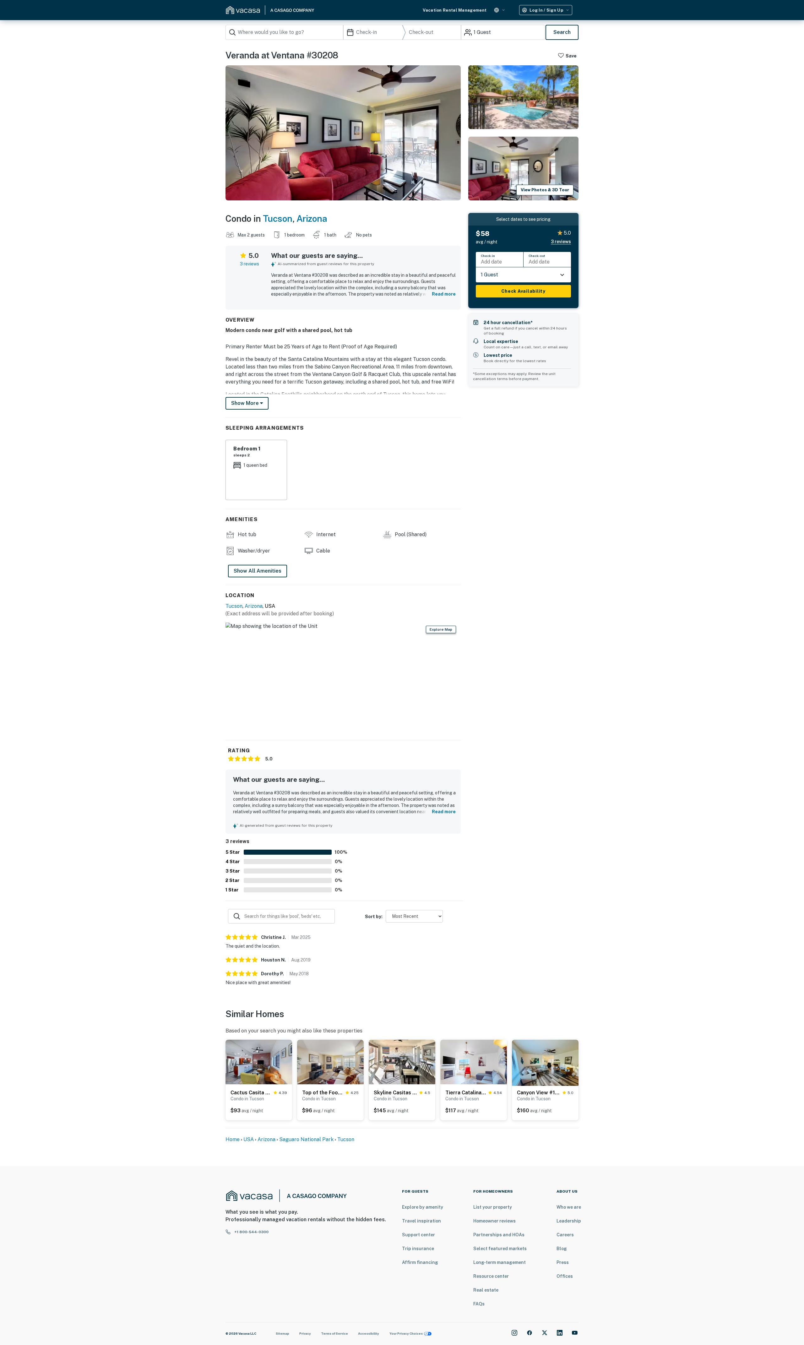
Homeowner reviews (494, 1220)
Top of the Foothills (322, 1093)
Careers (565, 1234)
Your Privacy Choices (406, 1333)
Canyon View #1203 (538, 1093)
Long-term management (499, 1262)
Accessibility (368, 1333)
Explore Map (441, 629)
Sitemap (282, 1333)
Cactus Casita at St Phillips (251, 1093)
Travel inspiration (421, 1220)
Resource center (491, 1276)
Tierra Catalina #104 (465, 1093)
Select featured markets (500, 1248)
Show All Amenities (257, 571)
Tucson (277, 218)
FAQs (479, 1303)
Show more (245, 403)
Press (563, 1262)
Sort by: (374, 916)
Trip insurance (418, 1248)
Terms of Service (334, 1333)
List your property (492, 1207)
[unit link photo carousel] (258, 1062)
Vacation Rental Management (454, 10)
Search (562, 32)
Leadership (569, 1220)
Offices (565, 1276)
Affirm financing (420, 1262)
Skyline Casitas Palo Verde (395, 1093)
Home (232, 1139)
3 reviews (249, 263)
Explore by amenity (422, 1207)
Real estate (485, 1290)
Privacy (305, 1333)
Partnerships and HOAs (498, 1234)
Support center (418, 1234)
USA (248, 1139)
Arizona (311, 218)
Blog (562, 1248)
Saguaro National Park (306, 1139)
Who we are (569, 1207)
